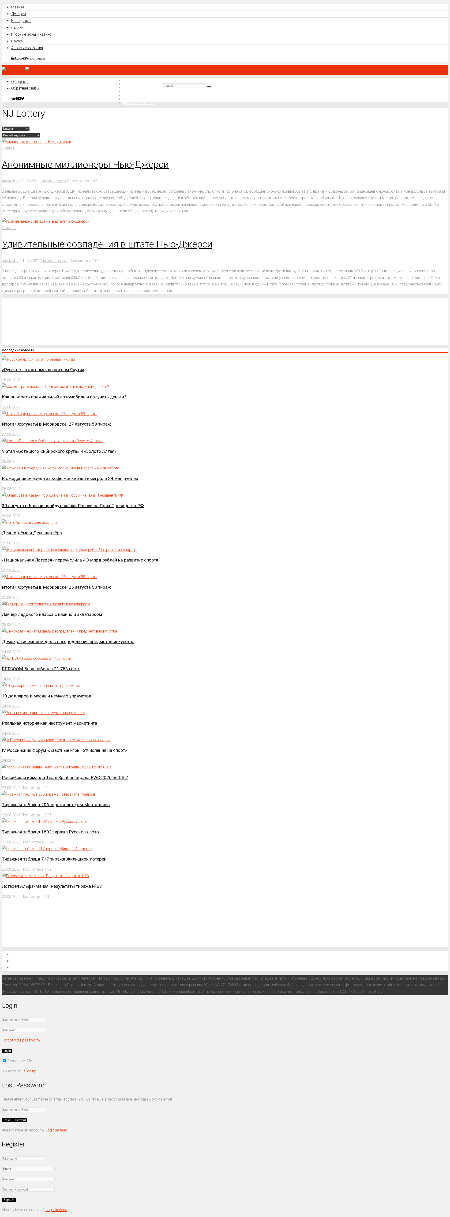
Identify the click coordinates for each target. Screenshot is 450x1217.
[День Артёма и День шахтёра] (29, 522)
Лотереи (18, 14)
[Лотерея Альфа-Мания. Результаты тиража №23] (45, 876)
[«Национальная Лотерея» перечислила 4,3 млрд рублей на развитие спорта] (68, 549)
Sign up (30, 1071)
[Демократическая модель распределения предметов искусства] (59, 631)
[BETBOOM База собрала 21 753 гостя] (36, 658)
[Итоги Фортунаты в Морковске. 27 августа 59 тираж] (49, 414)
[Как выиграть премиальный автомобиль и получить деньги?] (55, 386)
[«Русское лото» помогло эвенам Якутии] (38, 359)
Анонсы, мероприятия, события (41, 967)
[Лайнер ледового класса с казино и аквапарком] (46, 604)
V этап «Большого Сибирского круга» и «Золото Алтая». (59, 451)
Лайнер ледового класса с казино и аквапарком (52, 614)
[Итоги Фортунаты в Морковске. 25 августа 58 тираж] (49, 577)
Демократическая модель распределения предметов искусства (68, 641)
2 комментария (53, 181)
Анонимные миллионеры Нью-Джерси (85, 164)
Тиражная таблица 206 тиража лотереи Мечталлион (56, 804)
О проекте (20, 81)
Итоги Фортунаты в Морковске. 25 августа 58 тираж (56, 587)
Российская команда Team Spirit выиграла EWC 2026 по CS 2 (65, 777)
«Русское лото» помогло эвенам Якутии (43, 369)
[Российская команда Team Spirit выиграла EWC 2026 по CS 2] (56, 767)
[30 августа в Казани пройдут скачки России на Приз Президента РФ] (62, 495)
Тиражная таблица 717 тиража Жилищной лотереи (54, 859)
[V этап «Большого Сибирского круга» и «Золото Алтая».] (52, 441)
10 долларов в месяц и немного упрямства (46, 696)
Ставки (17, 27)
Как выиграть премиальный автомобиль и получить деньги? (64, 397)
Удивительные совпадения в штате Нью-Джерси (107, 244)
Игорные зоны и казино (31, 34)
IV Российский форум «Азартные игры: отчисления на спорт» (64, 750)
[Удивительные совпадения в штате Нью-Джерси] (45, 221)
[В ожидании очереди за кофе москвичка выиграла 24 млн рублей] (60, 468)
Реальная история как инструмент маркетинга (49, 723)
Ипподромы (21, 21)
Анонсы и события (27, 48)
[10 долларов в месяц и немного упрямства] (41, 685)
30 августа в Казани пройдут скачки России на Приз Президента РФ (73, 505)
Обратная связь (25, 88)
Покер (16, 41)
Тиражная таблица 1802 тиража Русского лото (50, 832)
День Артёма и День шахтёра (32, 532)
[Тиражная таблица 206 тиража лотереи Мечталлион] (48, 794)
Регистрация (35, 58)
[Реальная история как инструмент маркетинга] (43, 713)
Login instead (56, 1130)
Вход (18, 58)
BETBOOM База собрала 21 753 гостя (41, 668)
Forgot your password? (21, 1040)
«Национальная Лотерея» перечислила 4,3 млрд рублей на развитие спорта (80, 560)
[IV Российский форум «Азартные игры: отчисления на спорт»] (56, 740)
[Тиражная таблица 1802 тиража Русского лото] (44, 821)
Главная (18, 7)
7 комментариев (54, 260)
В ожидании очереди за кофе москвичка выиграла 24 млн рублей (70, 478)
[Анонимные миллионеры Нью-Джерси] (36, 141)
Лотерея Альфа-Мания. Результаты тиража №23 (52, 886)
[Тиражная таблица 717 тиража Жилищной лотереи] (47, 848)
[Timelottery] (25, 70)
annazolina (10, 181)
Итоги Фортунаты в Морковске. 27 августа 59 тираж (56, 424)
